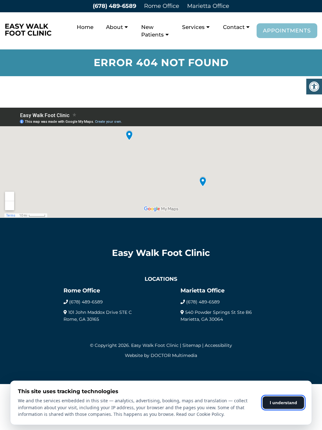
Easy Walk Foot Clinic (28, 30)
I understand (283, 402)
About (114, 27)
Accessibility (218, 345)
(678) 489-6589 (114, 6)
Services (193, 27)
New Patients (152, 31)
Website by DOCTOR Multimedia (161, 355)
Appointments (287, 30)
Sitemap (191, 345)
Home (85, 27)
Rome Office (161, 6)
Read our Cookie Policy (199, 414)
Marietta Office (208, 6)
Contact (234, 27)
